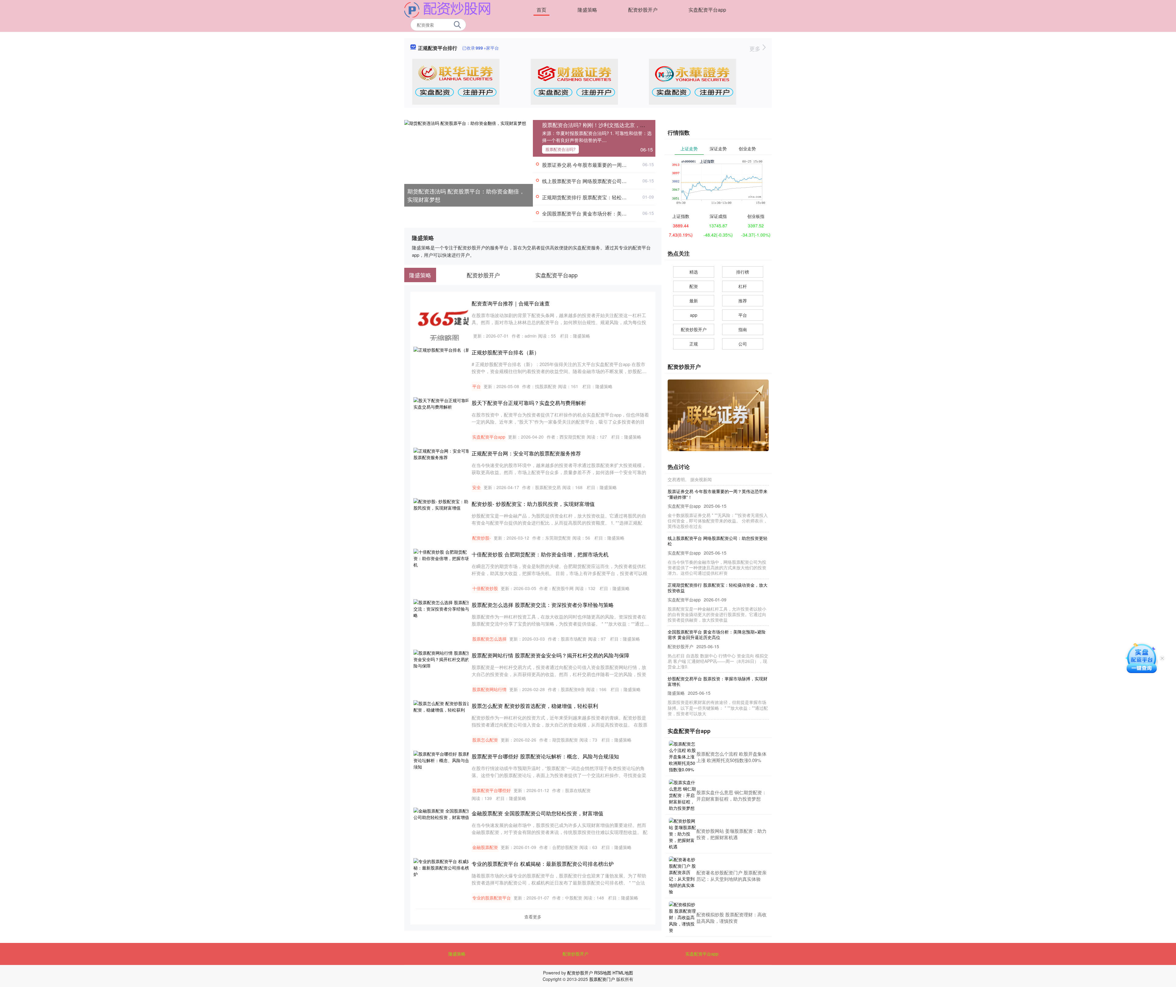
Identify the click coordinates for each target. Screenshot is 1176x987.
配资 (693, 286)
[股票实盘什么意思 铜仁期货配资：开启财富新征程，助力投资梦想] (682, 795)
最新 (693, 300)
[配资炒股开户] (447, 9)
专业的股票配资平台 (491, 898)
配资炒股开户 (643, 9)
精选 (693, 272)
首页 (541, 9)
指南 (742, 329)
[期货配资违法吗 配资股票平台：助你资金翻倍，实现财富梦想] (468, 162)
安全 (476, 487)
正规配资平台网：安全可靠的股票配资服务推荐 (526, 453)
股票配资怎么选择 (489, 639)
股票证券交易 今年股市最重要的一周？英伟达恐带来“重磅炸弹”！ (613, 164)
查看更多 (532, 917)
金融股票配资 (485, 847)
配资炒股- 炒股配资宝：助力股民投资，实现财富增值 (533, 503)
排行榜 (742, 272)
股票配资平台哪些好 (491, 790)
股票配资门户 (602, 979)
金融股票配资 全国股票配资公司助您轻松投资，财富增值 (537, 813)
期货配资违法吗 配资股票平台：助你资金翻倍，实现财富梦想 (466, 195)
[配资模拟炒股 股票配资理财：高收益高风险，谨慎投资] (682, 917)
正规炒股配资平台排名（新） (505, 352)
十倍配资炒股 (485, 588)
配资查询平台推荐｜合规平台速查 (511, 303)
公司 (742, 344)
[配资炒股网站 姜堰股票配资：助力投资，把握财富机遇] (682, 834)
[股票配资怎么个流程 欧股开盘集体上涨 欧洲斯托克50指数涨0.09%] (682, 757)
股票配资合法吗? (560, 149)
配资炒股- (481, 538)
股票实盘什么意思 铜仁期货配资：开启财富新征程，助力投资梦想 (731, 795)
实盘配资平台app (707, 9)
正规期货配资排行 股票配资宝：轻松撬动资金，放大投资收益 (609, 197)
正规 (693, 344)
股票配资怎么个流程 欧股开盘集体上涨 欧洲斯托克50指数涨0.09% (731, 756)
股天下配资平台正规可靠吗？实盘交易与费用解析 (529, 402)
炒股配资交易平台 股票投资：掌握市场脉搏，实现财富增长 (717, 663)
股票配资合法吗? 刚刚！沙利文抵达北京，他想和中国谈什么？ (614, 125)
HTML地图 (622, 973)
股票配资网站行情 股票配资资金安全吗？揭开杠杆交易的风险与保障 (550, 655)
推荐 (742, 300)
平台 (476, 386)
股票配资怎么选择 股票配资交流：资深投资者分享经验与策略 (543, 604)
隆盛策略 (587, 9)
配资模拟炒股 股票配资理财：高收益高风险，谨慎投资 (731, 917)
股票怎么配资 (485, 740)
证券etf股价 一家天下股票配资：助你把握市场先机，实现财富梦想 (718, 710)
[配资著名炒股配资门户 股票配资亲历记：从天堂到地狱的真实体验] (682, 875)
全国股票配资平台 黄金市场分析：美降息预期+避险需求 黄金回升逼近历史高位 (628, 213)
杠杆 (742, 286)
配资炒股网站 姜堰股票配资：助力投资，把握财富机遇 (731, 834)
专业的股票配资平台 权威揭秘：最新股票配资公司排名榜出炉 (543, 863)
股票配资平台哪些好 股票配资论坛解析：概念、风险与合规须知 (545, 756)
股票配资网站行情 (489, 689)
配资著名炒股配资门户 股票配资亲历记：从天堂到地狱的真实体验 (731, 875)
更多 (755, 48)
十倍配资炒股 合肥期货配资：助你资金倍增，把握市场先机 (540, 554)
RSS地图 (602, 973)
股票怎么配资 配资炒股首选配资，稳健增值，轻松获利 (535, 705)
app (693, 315)
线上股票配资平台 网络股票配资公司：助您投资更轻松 (601, 181)
